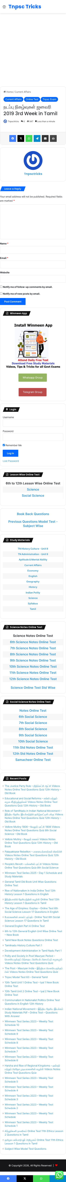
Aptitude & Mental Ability (33, 559)
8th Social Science (33, 729)
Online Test (32, 99)
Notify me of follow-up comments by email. (27, 286)
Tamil (33, 608)
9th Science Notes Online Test (33, 660)
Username (8, 417)
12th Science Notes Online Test (33, 679)
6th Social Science (33, 717)
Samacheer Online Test (33, 760)
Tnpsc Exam (49, 99)
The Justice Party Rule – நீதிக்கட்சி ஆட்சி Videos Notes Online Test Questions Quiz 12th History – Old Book (33, 789)
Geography (32, 581)
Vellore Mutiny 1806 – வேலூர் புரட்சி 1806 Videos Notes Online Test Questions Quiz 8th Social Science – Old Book (32, 830)
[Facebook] (12, 138)
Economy (32, 570)
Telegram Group (32, 392)
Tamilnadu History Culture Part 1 (23, 945)
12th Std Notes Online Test (33, 754)
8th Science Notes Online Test (33, 654)
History (33, 586)
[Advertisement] (33, 50)
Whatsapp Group (33, 377)
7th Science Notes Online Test (33, 648)
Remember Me (13, 445)
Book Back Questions (33, 514)
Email (4, 258)
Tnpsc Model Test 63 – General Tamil (26, 977)
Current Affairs (23, 91)
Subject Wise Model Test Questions (25, 1148)
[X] (20, 138)
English (33, 576)
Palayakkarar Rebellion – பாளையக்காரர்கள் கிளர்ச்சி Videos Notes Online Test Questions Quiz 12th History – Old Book (33, 855)
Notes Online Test (32, 711)
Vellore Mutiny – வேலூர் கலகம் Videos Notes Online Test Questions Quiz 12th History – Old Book (31, 843)
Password (8, 431)
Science (33, 489)
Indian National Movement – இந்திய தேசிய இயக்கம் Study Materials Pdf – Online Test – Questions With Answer (34, 1012)
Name (4, 243)
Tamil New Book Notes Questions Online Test (31, 940)
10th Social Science (33, 741)
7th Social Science (33, 723)
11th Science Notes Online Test (32, 673)
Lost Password (11, 460)
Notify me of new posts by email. (21, 293)
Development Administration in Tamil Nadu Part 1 (33, 950)
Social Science (33, 496)
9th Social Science (33, 735)
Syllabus (33, 603)
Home (9, 91)
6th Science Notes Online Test (33, 642)
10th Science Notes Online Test (33, 666)
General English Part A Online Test (25, 926)
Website (4, 272)
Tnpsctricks (13, 121)
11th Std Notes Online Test (33, 747)
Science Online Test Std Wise (33, 688)
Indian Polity (33, 592)
